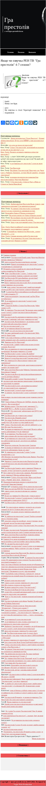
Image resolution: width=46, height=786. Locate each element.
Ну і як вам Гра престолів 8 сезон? (16, 544)
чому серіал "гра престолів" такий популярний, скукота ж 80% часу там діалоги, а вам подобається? (21, 288)
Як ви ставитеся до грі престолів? (19, 702)
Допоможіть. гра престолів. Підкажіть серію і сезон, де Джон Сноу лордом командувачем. (22, 733)
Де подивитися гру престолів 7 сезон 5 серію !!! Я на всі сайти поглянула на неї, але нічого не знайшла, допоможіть (21, 440)
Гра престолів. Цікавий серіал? (15, 418)
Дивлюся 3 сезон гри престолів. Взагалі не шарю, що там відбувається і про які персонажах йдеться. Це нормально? (21, 463)
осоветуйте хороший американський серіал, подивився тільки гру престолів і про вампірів (22, 593)
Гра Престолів (15, 168)
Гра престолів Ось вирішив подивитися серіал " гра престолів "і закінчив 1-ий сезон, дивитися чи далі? (21, 318)
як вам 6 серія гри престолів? (14, 580)
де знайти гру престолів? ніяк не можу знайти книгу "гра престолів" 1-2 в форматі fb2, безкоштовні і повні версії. (21, 685)
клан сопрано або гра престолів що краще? (19, 436)
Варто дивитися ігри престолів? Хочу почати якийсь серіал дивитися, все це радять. (21, 283)
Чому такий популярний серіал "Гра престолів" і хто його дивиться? (22, 680)
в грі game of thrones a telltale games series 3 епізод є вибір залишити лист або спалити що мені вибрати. (22, 338)
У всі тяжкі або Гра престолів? (15, 663)
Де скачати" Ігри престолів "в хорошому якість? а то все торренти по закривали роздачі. (20, 209)
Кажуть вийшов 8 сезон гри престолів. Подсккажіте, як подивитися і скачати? (19, 228)
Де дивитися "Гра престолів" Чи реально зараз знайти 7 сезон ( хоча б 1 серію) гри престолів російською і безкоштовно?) (22, 312)
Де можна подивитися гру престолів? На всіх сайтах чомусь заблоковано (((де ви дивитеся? (21, 430)
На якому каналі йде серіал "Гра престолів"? (20, 587)
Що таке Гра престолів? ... (13, 427)
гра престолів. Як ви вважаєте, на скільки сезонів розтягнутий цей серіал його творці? (20, 322)
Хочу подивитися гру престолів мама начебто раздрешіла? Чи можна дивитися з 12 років (19, 350)
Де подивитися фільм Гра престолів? (17, 328)
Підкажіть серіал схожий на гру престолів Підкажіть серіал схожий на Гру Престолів (21, 270)
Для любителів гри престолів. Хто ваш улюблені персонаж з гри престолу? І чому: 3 (20, 655)
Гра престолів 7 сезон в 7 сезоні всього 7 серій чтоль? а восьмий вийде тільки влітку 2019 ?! (22, 499)
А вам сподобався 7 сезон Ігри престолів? (19, 610)
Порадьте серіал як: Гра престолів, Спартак (20, 445)
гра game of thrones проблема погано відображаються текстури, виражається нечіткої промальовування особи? (22, 565)
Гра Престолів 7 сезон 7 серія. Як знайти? (19, 353)
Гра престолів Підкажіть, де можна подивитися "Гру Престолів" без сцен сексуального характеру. (21, 698)
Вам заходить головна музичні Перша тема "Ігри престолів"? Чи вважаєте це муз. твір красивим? (18, 570)
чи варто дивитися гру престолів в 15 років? (19, 640)
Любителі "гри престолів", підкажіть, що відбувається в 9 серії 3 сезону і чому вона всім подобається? (23, 627)
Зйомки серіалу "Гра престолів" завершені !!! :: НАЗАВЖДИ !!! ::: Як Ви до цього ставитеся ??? (19, 407)
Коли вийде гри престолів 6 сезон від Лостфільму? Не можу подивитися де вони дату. (19, 666)
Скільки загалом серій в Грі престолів (24, 236)
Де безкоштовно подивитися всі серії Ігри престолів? (23, 356)
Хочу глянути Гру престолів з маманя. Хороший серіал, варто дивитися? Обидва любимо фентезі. (22, 474)
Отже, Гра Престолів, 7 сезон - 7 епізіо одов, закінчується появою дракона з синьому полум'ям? (19, 274)
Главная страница (9, 255)
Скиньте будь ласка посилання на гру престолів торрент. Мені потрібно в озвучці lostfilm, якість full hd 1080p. (22, 540)
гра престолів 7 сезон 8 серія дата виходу (19, 390)
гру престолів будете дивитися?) (15, 388)
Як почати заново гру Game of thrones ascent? (25, 215)
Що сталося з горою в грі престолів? (17, 585)
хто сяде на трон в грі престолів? (21, 145)
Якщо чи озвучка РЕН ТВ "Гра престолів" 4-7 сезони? (23, 489)
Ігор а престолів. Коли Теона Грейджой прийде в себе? (24, 642)
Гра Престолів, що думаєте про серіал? (18, 415)
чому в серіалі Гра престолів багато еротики (20, 262)
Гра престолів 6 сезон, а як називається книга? (21, 386)
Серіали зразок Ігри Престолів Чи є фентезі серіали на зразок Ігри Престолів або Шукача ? (22, 554)
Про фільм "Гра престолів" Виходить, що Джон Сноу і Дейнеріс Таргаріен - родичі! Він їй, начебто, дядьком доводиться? (23, 172)
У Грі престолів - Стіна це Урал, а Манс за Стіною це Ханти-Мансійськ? (21, 183)
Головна (10, 52)
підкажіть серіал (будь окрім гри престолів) (26, 486)
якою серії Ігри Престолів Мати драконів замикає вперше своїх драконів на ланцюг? (20, 535)
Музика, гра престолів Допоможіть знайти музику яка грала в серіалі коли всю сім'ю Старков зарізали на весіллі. (22, 531)
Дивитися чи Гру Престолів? (14, 342)
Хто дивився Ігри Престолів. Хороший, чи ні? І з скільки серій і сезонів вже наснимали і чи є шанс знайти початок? (23, 659)
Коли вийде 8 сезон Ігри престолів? (17, 280)
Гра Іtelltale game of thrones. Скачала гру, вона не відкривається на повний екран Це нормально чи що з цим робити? (22, 575)
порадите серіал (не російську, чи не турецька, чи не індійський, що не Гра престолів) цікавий (21, 522)
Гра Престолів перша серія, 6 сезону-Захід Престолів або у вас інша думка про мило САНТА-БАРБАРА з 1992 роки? (22, 635)
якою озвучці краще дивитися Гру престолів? (20, 631)
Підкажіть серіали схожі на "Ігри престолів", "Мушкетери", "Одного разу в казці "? (19, 606)
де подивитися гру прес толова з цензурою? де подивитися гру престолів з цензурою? (19, 623)
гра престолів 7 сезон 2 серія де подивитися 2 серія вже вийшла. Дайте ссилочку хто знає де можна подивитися (22, 548)
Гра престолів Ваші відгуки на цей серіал (19, 589)
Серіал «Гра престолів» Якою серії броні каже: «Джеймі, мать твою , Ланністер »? (21, 478)
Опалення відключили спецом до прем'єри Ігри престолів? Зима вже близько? (19, 483)
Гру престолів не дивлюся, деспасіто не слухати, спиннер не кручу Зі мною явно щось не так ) (21, 508)
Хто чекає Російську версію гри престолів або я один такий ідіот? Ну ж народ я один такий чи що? (22, 421)
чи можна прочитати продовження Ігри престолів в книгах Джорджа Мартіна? (19, 178)
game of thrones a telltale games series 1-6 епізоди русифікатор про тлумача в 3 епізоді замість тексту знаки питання (23, 692)
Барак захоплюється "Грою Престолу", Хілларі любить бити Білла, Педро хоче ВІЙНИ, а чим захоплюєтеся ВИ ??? (22, 140)
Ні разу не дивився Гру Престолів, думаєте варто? (22, 496)
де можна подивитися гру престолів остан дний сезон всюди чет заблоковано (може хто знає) (22, 448)
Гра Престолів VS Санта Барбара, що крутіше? (21, 278)
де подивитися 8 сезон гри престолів (17, 619)
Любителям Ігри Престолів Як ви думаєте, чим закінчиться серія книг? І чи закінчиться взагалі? (22, 205)
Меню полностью (38, 738)
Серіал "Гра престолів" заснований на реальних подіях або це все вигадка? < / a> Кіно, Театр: (22, 149)
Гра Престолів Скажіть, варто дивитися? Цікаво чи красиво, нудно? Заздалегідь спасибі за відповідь (21, 469)
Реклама (21, 52)
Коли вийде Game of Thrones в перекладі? (20, 213)
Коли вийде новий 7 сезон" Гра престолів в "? (20, 379)
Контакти (32, 52)
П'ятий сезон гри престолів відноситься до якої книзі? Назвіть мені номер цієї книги (22, 705)
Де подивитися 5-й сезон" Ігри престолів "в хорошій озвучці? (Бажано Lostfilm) (21, 239)
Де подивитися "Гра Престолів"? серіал (18, 434)
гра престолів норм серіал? (13, 729)
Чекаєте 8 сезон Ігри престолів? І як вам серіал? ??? (22, 358)
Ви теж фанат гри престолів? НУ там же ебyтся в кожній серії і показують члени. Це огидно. (22, 219)
